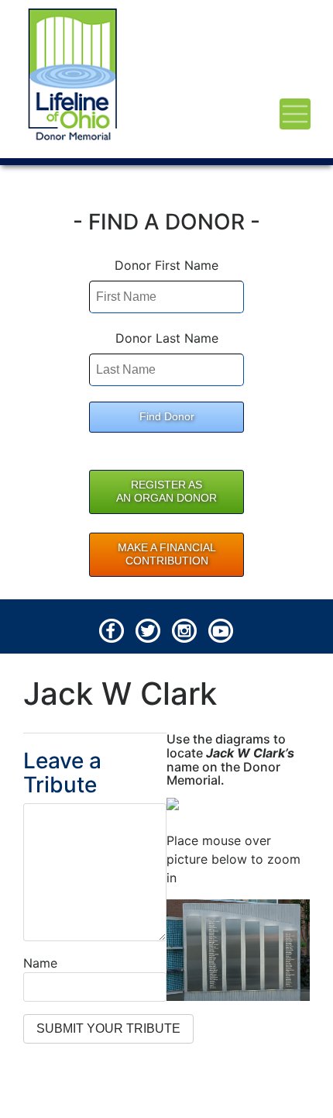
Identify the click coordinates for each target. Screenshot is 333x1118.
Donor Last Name (166, 338)
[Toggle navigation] (295, 114)
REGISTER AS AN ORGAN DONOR (166, 491)
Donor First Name (166, 265)
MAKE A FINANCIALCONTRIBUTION (167, 554)
